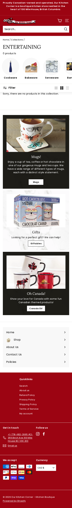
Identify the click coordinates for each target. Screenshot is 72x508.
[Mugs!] (36, 135)
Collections (17, 39)
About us (24, 390)
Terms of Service (29, 408)
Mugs (36, 182)
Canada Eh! (36, 308)
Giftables (36, 243)
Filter (12, 87)
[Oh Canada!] (36, 272)
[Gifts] (36, 210)
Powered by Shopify (14, 500)
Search (23, 385)
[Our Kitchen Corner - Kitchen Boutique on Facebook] (44, 434)
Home (6, 39)
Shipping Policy (28, 404)
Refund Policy (27, 395)
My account (26, 413)
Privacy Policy (27, 399)
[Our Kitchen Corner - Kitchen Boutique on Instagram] (38, 434)
